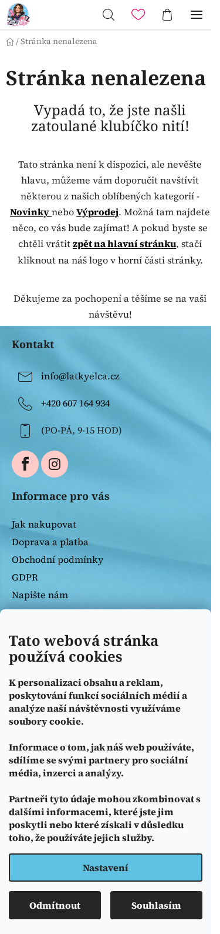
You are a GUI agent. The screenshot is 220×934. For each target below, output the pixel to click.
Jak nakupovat (44, 524)
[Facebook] (25, 464)
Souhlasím (156, 905)
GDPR (25, 577)
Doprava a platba (50, 541)
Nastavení (105, 867)
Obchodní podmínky (57, 559)
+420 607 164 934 (75, 402)
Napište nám (40, 594)
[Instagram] (54, 464)
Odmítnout (54, 905)
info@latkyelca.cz (80, 375)
